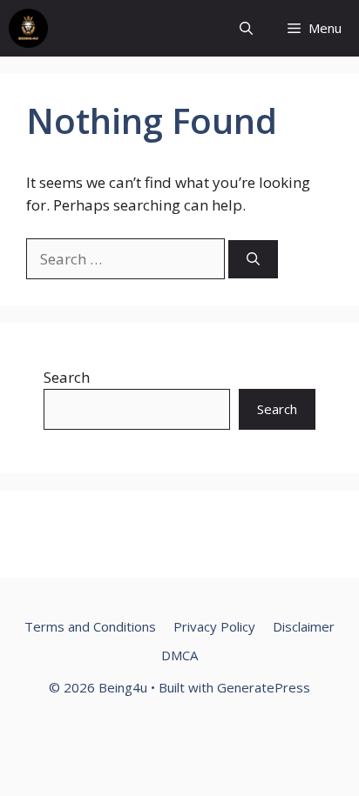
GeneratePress (263, 687)
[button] (246, 28)
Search (67, 377)
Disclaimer (304, 626)
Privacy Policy (214, 626)
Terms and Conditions (90, 626)
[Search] (253, 259)
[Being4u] (28, 28)
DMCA (179, 655)
